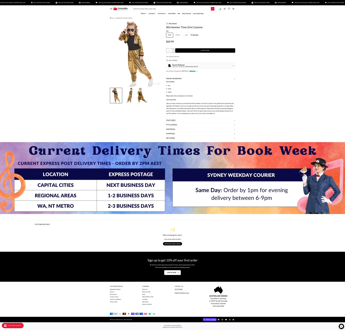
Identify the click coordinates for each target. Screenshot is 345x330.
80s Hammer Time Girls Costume (124, 18)
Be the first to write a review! (172, 244)
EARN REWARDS (68, 2)
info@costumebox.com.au (182, 293)
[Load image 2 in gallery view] (129, 95)
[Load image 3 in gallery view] (142, 95)
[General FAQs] (224, 9)
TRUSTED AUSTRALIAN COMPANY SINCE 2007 (93, 2)
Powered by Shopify (128, 319)
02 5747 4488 (178, 289)
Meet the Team (146, 292)
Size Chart (195, 35)
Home (112, 18)
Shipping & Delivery (115, 289)
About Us (145, 289)
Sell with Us (145, 302)
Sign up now (171, 272)
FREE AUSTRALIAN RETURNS (48, 2)
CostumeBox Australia (118, 319)
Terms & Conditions (115, 299)
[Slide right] (158, 83)
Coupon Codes (114, 297)
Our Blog (144, 299)
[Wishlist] (229, 9)
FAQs (143, 294)
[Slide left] (154, 83)
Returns (112, 292)
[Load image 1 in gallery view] (116, 95)
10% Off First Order (147, 297)
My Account (113, 294)
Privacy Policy (114, 302)
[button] (111, 9)
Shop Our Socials (147, 304)
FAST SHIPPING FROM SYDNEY (24, 2)
